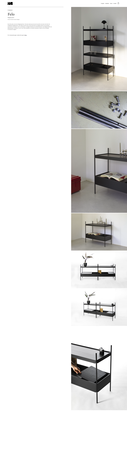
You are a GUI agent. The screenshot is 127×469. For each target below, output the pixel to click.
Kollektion (107, 3)
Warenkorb (118, 3)
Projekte (102, 3)
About (111, 3)
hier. (26, 35)
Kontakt (114, 3)
